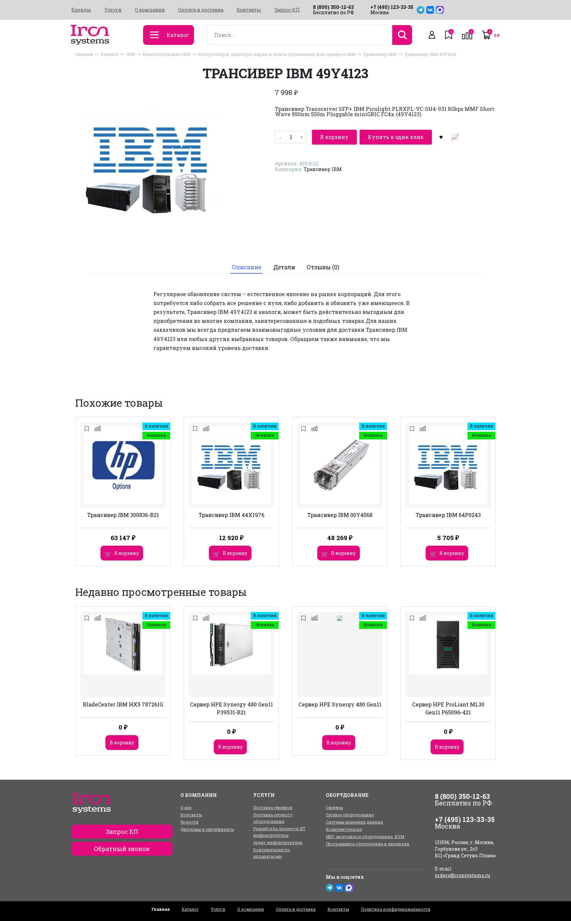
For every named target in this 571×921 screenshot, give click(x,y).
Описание (246, 267)
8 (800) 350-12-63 (333, 7)
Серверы (334, 807)
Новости (189, 822)
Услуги (113, 10)
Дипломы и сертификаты (207, 829)
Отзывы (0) (323, 267)
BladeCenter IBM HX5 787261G (123, 704)
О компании (150, 10)
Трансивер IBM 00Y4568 (339, 514)
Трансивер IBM (380, 54)
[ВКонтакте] (430, 10)
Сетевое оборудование (350, 814)
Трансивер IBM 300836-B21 (123, 514)
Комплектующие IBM (167, 54)
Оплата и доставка (200, 10)
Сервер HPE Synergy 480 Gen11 (339, 704)
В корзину (334, 136)
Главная (84, 54)
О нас (186, 807)
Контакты (249, 10)
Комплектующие (344, 829)
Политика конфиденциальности (396, 909)
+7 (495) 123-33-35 (391, 7)
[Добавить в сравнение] (454, 137)
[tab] (246, 267)
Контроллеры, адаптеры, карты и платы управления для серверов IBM (277, 54)
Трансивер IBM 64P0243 (448, 514)
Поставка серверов (272, 807)
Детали (284, 267)
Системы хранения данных (354, 822)
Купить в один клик (396, 136)
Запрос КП (287, 10)
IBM (130, 54)
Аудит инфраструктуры (277, 842)
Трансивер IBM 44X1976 (231, 514)
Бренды (81, 10)
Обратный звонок (122, 849)
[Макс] (440, 10)
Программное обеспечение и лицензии (367, 843)
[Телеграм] (421, 10)
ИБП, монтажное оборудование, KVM (365, 836)
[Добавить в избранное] (441, 137)
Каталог (110, 54)
